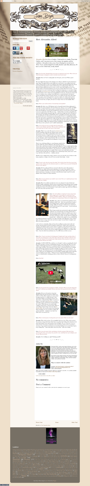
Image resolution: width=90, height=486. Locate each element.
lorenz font (35, 463)
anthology (26, 452)
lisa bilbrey (29, 463)
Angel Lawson (64, 450)
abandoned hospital (49, 449)
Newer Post (39, 422)
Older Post (74, 422)
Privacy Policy (58, 35)
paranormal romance (28, 467)
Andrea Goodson (56, 450)
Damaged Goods (46, 91)
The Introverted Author (19, 35)
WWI (17, 477)
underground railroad (63, 474)
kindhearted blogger (56, 462)
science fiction (40, 470)
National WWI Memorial (49, 466)
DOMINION (24, 456)
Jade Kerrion (74, 461)
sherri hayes (70, 470)
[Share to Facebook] (43, 374)
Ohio (75, 466)
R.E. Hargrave (66, 467)
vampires (69, 474)
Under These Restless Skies (50, 474)
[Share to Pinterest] (44, 374)
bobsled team (59, 131)
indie (42, 461)
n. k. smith (25, 466)
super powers (66, 471)
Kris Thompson (67, 462)
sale (15, 470)
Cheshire (60, 453)
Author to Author (48, 452)
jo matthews (39, 462)
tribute (30, 474)
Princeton (53, 467)
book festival (42, 453)
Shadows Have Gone (61, 470)
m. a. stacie (45, 463)
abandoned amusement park (17, 449)
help (75, 459)
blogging (37, 453)
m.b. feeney (56, 463)
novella (71, 466)
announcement (19, 452)
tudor (34, 474)
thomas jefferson (20, 474)
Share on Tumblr (4, 485)
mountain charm (59, 464)
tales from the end (40, 473)
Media (50, 35)
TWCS (39, 474)
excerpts (23, 458)
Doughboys (30, 456)
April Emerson (32, 452)
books (47, 375)
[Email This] (39, 374)
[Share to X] (42, 374)
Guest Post (63, 459)
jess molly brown (32, 462)
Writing (59, 476)
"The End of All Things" (24, 32)
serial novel (53, 470)
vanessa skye (74, 474)
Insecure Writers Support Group (51, 461)
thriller (26, 474)
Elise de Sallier (51, 456)
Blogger (54, 480)
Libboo (18, 463)
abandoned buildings (26, 449)
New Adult (61, 466)
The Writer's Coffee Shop (52, 371)
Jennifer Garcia (25, 462)
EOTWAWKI (64, 456)
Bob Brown (50, 301)
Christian (64, 453)
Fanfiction (29, 35)
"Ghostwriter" (36, 32)
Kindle (62, 462)
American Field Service (48, 450)
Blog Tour (22, 453)
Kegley (50, 462)
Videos (71, 32)
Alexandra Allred (41, 59)
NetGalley (55, 466)
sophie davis (51, 471)
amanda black (18, 450)
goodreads (51, 459)
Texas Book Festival (50, 473)
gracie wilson (57, 459)
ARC (37, 452)
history (24, 461)
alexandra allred (42, 375)
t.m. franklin (27, 473)
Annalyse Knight (71, 450)
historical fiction (16, 461)
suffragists (60, 471)
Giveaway (27, 459)
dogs (20, 456)
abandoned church (35, 449)
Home (14, 32)
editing (45, 456)
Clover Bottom (74, 453)
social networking (43, 471)
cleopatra (68, 453)
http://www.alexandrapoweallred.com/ (62, 367)
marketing (73, 463)
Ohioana (14, 467)
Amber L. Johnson (31, 450)
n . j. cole (19, 466)
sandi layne (19, 470)
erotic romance (73, 456)
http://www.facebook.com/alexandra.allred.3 (64, 366)
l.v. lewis (72, 462)
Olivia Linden (19, 467)
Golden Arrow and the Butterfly (41, 459)
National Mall (41, 466)
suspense (71, 471)
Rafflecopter (73, 467)
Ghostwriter (16, 459)
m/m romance (62, 463)
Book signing (48, 453)
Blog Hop (15, 453)
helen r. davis (70, 459)
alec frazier (64, 449)
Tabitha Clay (34, 473)
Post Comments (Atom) (45, 425)
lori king (41, 463)
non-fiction (66, 466)
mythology (14, 466)
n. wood (29, 466)
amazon (24, 450)
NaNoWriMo (34, 466)
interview (67, 461)
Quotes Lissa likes (17, 88)
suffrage (55, 471)
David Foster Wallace (18, 103)
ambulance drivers (39, 450)
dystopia (35, 456)
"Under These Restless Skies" (50, 32)
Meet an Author (52, 375)
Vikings (23, 476)
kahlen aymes (44, 462)
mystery (74, 464)
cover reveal (43, 454)
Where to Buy (63, 32)
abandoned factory (42, 449)
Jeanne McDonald (17, 462)
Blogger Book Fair (30, 453)
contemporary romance (25, 455)
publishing (58, 467)
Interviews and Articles (41, 35)
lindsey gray (22, 463)
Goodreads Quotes (27, 105)
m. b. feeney (51, 463)
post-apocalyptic (45, 467)
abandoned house (57, 449)
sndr (47, 480)
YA (21, 477)
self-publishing (47, 470)
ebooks (41, 456)
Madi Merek (68, 463)
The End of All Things (62, 473)
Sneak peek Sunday (33, 471)
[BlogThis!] (40, 374)
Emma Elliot (57, 456)
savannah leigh (26, 470)
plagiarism (37, 467)
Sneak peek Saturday (22, 471)
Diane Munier (15, 456)
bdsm (71, 452)
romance (41, 469)
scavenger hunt (33, 470)
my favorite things (67, 464)
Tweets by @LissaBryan (17, 71)
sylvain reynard (20, 473)
